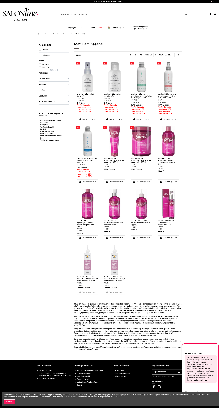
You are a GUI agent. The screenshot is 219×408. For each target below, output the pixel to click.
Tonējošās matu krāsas (49, 140)
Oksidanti (44, 123)
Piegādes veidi (83, 379)
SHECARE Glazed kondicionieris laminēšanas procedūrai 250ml (113, 223)
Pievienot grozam (89, 119)
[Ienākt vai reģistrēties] (210, 14)
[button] (71, 28)
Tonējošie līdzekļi (47, 127)
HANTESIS (80, 98)
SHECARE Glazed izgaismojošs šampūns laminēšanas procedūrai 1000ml (85, 223)
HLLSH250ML (81, 164)
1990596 (133, 227)
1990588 (160, 168)
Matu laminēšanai (47, 134)
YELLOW (79, 283)
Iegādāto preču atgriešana (87, 382)
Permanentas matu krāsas (50, 120)
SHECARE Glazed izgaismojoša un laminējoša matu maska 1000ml (141, 160)
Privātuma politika (84, 373)
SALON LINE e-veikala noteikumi (90, 370)
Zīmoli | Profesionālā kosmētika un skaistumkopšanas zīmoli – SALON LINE (54, 374)
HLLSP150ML (162, 102)
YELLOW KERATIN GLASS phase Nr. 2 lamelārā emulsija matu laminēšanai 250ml (114, 279)
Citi (41, 138)
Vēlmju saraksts (121, 376)
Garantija (80, 385)
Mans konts (119, 370)
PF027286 (80, 285)
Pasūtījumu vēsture (122, 373)
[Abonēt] (179, 371)
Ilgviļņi (43, 129)
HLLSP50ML (81, 100)
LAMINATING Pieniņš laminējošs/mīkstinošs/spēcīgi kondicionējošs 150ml (142, 96)
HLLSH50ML (108, 100)
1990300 (160, 229)
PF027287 (107, 285)
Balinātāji (44, 125)
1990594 (133, 166)
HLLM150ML (135, 102)
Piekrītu (9, 402)
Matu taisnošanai (47, 131)
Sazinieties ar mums (46, 378)
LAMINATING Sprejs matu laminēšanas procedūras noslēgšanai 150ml (167, 96)
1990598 (106, 229)
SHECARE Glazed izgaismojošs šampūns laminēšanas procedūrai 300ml (166, 161)
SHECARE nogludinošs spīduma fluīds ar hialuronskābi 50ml (166, 223)
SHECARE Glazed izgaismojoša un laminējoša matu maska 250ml (114, 160)
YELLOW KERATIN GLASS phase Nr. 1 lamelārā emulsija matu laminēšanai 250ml (87, 279)
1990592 (106, 166)
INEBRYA (107, 164)
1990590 (79, 231)
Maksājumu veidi (83, 376)
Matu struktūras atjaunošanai (51, 136)
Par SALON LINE (45, 370)
